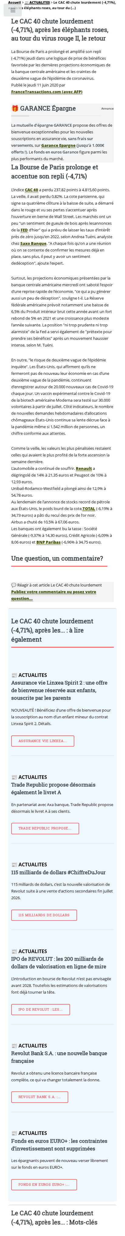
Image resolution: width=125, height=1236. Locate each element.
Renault (84, 468)
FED (24, 230)
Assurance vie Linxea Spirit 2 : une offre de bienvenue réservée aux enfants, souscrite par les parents (59, 690)
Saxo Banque (33, 243)
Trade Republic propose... (45, 828)
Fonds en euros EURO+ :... (44, 1184)
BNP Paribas (48, 542)
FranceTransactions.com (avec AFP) (47, 91)
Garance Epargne (58, 145)
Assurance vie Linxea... (43, 741)
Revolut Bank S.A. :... (40, 1097)
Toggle (13, 11)
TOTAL (89, 508)
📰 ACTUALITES (37, 2)
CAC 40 (31, 189)
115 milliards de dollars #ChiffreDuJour (58, 872)
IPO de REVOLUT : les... (41, 1009)
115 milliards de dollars (44, 915)
